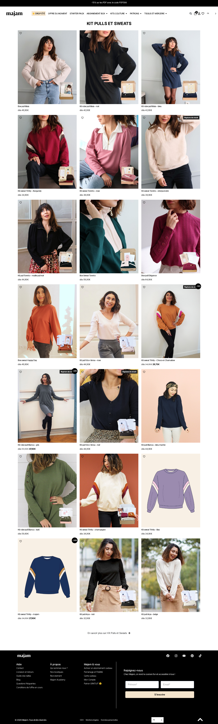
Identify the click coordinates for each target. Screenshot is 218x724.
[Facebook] (168, 656)
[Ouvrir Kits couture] (126, 13)
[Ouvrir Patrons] (141, 13)
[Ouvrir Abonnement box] (107, 13)
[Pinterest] (192, 656)
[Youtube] (184, 656)
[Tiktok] (200, 656)
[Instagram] (176, 656)
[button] (191, 13)
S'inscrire (159, 694)
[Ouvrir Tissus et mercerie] (166, 13)
